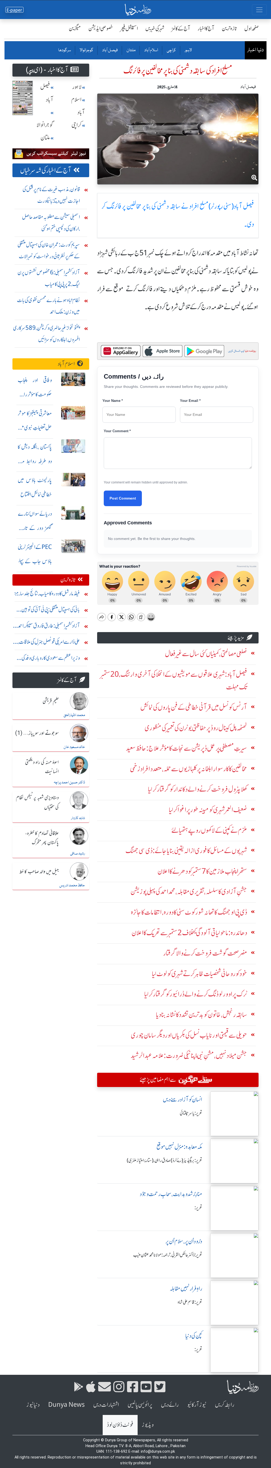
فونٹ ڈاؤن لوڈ (120, 1424)
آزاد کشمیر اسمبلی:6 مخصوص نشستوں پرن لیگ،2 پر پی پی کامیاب (48, 278)
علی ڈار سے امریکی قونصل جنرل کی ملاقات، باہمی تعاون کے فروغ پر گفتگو (49, 643)
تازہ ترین (229, 28)
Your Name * (112, 401)
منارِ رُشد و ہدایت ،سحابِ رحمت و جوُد (171, 1194)
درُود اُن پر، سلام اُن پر (183, 1241)
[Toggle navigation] (259, 9)
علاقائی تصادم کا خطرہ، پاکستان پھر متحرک (42, 838)
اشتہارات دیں (106, 1404)
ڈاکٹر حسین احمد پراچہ (69, 782)
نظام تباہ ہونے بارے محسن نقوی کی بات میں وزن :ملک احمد (48, 306)
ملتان (131, 50)
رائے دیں (170, 1404)
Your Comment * (117, 431)
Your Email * (190, 401)
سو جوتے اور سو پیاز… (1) (37, 733)
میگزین (75, 28)
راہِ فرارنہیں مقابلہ (186, 1288)
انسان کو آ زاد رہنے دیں (182, 1099)
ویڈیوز (147, 1424)
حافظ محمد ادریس (72, 885)
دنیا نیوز (33, 1404)
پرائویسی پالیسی (140, 1404)
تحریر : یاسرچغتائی (191, 1113)
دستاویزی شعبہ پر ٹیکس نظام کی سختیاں (37, 802)
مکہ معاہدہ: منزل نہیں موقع (179, 1146)
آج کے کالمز (181, 28)
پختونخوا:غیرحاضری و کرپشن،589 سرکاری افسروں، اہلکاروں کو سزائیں (46, 333)
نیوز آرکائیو (196, 1404)
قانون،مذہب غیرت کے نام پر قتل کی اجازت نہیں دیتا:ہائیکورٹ (51, 195)
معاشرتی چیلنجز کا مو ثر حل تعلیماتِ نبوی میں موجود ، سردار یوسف (35, 427)
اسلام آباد (151, 50)
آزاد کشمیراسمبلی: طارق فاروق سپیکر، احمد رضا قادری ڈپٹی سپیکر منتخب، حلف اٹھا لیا (49, 627)
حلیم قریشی (51, 702)
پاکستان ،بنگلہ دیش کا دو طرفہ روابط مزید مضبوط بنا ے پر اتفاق (35, 461)
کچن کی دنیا (193, 1335)
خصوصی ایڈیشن (100, 28)
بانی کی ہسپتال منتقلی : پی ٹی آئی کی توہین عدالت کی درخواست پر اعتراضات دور (50, 610)
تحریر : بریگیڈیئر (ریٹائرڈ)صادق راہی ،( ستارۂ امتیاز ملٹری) (164, 1160)
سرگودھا (64, 50)
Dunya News (66, 1404)
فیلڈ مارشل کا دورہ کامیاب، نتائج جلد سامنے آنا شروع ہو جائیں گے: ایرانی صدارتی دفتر (47, 594)
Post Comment (123, 498)
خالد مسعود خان (74, 747)
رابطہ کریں (224, 1404)
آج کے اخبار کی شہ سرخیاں (45, 170)
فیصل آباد (110, 50)
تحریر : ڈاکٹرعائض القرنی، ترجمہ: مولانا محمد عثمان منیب (167, 1255)
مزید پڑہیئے (236, 637)
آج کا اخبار (206, 28)
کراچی (171, 50)
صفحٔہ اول (251, 28)
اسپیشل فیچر (129, 28)
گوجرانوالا (86, 50)
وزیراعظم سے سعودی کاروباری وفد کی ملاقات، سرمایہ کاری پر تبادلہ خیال (50, 659)
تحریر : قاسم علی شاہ (190, 1302)
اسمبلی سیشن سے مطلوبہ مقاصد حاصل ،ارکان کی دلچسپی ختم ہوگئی (51, 223)
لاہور (188, 50)
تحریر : (198, 1208)
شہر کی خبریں (154, 28)
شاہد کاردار (78, 818)
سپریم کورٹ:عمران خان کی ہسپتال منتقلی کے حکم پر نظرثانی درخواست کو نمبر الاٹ (48, 250)
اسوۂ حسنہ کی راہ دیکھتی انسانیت (42, 767)
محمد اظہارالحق (74, 715)
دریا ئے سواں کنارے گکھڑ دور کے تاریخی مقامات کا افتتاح (35, 527)
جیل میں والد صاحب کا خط (39, 872)
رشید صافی (77, 854)
